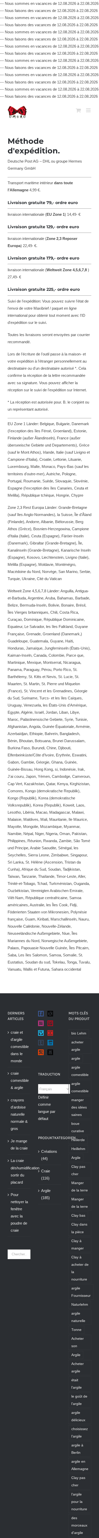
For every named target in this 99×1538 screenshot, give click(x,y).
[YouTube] (50, 1033)
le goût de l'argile (79, 1400)
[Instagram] (41, 1023)
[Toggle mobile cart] (78, 110)
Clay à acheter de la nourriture (80, 1268)
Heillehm (78, 1149)
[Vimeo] (41, 1033)
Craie (45, 1171)
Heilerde (78, 1140)
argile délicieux (78, 1416)
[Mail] (50, 1052)
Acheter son (77, 1342)
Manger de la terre (79, 1186)
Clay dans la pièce (79, 1228)
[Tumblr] (41, 1042)
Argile (46, 1190)
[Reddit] (41, 1052)
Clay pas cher (78, 1170)
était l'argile (76, 1383)
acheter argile (77, 1046)
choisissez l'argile (79, 1432)
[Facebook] (41, 1013)
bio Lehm (78, 1033)
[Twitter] (50, 1013)
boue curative (77, 1127)
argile (75, 1058)
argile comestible (80, 1071)
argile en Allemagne (79, 1465)
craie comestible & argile (19, 1080)
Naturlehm (79, 1304)
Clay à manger (77, 1244)
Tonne (76, 1330)
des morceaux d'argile (79, 1525)
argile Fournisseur (81, 1292)
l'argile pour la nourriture (79, 1501)
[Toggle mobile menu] (88, 110)
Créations (49, 1151)
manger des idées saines (79, 1107)
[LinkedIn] (50, 1042)
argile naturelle (78, 1317)
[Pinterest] (50, 1023)
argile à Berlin (77, 1449)
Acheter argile (77, 1367)
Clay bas (78, 1215)
